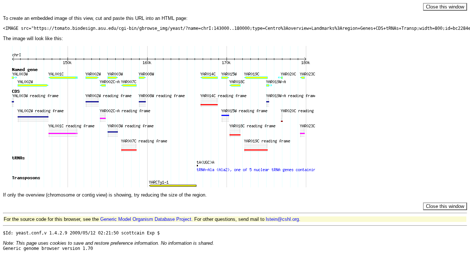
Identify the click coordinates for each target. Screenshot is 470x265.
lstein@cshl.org (282, 219)
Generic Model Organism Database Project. (146, 219)
